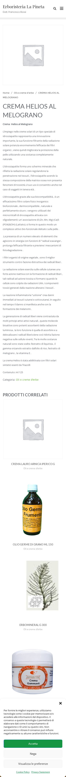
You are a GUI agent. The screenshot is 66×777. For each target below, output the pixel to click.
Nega (33, 753)
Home (6, 92)
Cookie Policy (23, 772)
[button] (60, 703)
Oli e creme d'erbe (24, 92)
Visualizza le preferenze (33, 764)
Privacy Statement (40, 772)
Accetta (33, 743)
